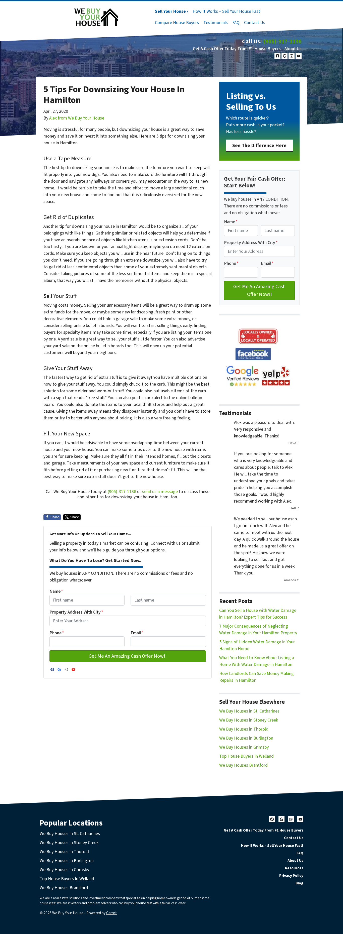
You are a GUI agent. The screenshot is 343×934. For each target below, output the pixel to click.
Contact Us (254, 23)
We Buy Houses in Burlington (246, 738)
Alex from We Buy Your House (76, 118)
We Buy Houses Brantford (243, 765)
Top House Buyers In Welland (246, 756)
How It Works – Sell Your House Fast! (227, 11)
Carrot (111, 913)
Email (137, 633)
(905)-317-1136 (282, 41)
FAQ (236, 23)
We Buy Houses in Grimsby (244, 747)
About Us (293, 49)
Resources (294, 868)
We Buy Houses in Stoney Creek (248, 720)
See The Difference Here (259, 145)
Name (56, 591)
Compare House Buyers (177, 23)
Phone (56, 633)
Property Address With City (76, 612)
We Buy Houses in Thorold (243, 729)
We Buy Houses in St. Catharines (249, 711)
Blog (299, 883)
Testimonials (215, 23)
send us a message (160, 492)
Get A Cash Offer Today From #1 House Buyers (237, 49)
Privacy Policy (291, 875)
